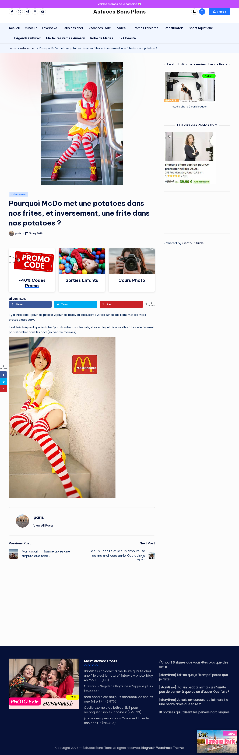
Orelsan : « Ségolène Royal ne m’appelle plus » (118, 686)
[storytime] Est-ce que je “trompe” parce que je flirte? (193, 677)
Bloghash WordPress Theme (162, 748)
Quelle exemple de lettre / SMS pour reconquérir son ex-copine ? (111, 710)
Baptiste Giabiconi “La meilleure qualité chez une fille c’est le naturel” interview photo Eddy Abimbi (118, 675)
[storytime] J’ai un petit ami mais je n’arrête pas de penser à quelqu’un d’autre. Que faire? (194, 689)
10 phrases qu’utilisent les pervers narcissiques (194, 712)
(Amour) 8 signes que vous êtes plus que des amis (193, 664)
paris (38, 517)
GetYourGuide (193, 243)
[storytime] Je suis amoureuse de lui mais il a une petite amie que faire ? (193, 702)
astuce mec (19, 194)
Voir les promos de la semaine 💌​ (119, 4)
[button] (219, 11)
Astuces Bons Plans (119, 11)
